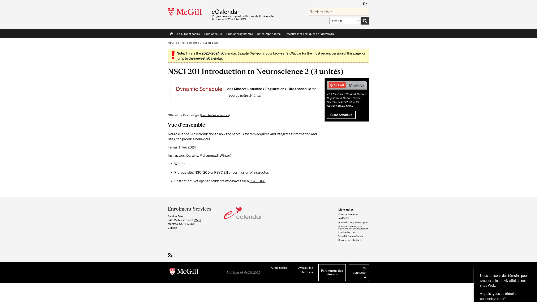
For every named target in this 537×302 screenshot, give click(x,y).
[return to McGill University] (184, 272)
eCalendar (225, 12)
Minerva (240, 89)
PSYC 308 (257, 181)
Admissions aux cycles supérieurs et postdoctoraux (353, 227)
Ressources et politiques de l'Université (309, 33)
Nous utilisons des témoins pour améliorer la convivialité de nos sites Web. (504, 209)
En (365, 4)
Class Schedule (341, 115)
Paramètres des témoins (332, 272)
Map (197, 220)
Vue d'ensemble (190, 43)
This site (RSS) (170, 254)
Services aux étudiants (350, 240)
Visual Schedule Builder (351, 236)
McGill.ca (173, 43)
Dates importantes (268, 33)
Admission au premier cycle (353, 222)
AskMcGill (343, 218)
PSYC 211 (221, 172)
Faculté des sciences (215, 115)
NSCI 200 (202, 172)
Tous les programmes (239, 33)
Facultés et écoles (187, 34)
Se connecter (360, 270)
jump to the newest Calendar (199, 58)
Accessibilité (279, 267)
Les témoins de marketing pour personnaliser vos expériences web (502, 273)
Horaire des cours (347, 232)
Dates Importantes (348, 214)
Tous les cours (213, 33)
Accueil (171, 33)
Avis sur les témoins (305, 270)
